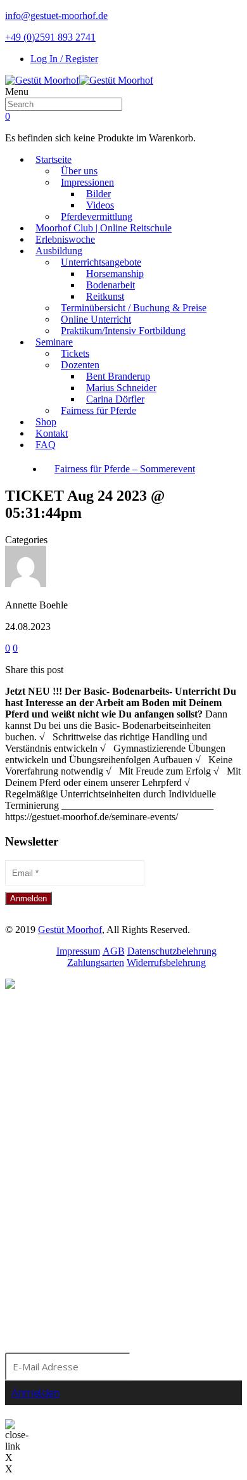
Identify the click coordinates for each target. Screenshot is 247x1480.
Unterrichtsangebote (101, 262)
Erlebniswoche (65, 239)
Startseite (53, 159)
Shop (45, 421)
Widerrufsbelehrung (166, 962)
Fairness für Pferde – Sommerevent (124, 468)
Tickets (75, 353)
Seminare (54, 342)
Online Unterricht (96, 319)
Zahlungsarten (95, 962)
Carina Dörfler (115, 399)
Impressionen (87, 182)
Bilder (98, 193)
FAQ (45, 444)
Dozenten (80, 364)
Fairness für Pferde (98, 410)
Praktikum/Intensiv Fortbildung (123, 330)
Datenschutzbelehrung (172, 951)
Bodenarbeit (110, 285)
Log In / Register (64, 58)
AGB (114, 951)
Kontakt (51, 433)
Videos (100, 205)
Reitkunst (105, 296)
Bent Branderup (118, 376)
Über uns (79, 170)
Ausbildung (58, 250)
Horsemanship (115, 273)
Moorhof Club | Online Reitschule (103, 227)
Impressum (78, 951)
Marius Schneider (121, 387)
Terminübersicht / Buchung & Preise (133, 307)
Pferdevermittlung (96, 216)
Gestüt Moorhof (70, 929)
